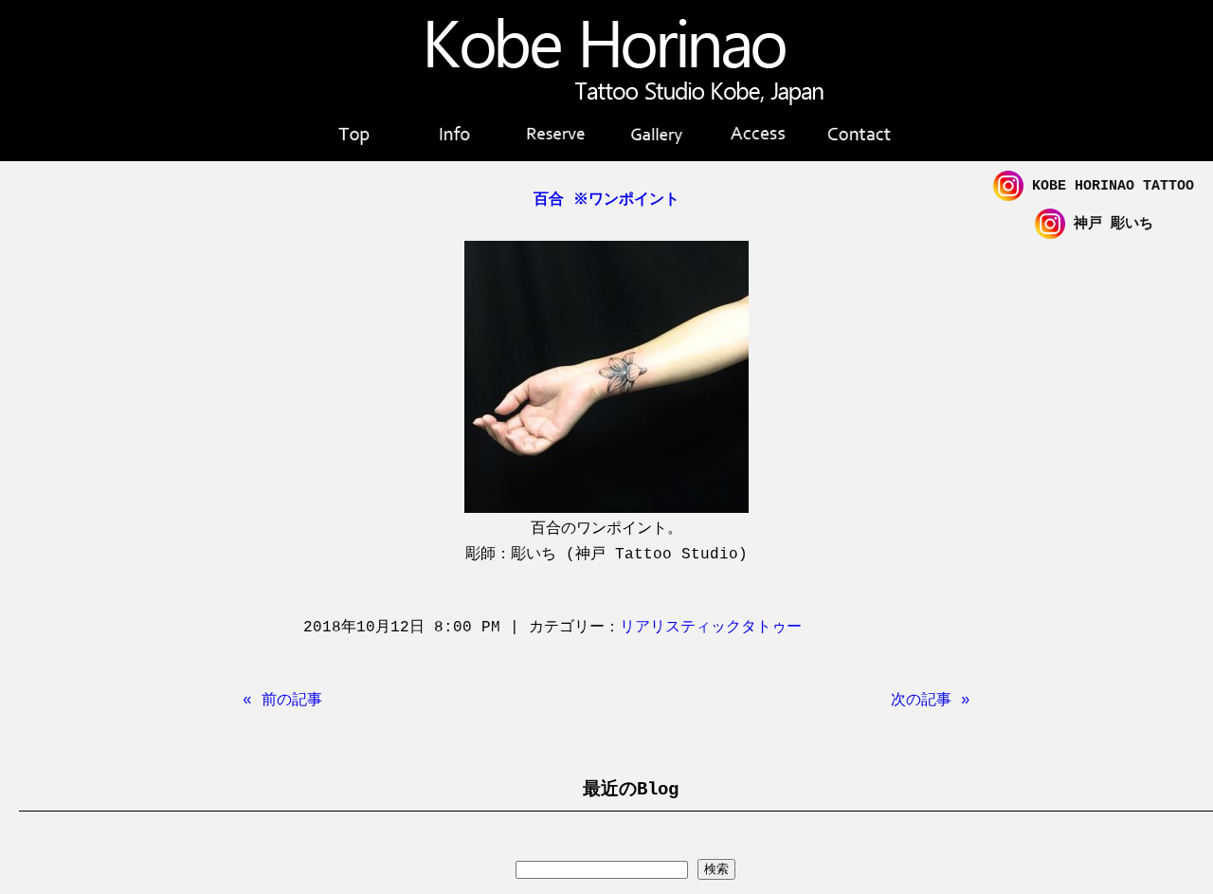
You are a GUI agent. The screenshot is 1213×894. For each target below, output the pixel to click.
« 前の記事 (282, 700)
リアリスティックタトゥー (711, 627)
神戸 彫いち (1109, 224)
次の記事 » (930, 700)
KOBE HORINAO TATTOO (1108, 186)
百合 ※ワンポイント (606, 200)
